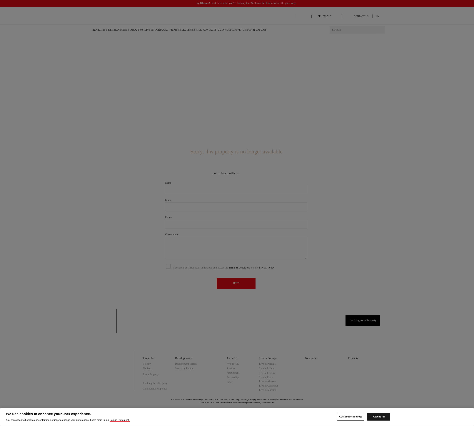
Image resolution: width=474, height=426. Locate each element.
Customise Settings (350, 416)
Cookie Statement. (120, 419)
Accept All (379, 416)
